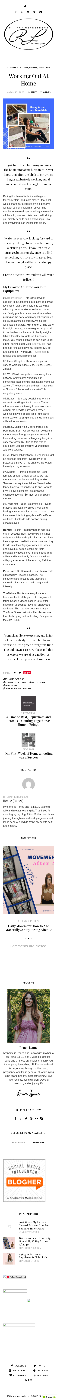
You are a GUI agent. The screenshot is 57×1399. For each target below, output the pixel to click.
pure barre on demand (18, 688)
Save (29, 672)
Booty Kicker (14, 298)
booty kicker (38, 682)
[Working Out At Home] (28, 123)
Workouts (44, 67)
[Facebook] (16, 12)
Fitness (33, 67)
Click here (41, 351)
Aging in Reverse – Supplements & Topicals (33, 1256)
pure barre (11, 685)
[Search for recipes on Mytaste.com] (4, 1276)
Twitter (20, 672)
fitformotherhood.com (15, 797)
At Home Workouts (17, 67)
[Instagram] (28, 12)
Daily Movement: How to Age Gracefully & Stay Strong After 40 (28, 928)
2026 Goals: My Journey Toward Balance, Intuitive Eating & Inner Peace (33, 1225)
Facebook (14, 672)
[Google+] (22, 12)
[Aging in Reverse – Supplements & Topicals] (9, 1258)
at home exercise (14, 679)
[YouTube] (40, 12)
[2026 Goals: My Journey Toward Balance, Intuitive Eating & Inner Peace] (9, 1227)
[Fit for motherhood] (28, 34)
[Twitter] (34, 12)
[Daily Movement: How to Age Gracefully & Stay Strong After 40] (28, 880)
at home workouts (15, 682)
